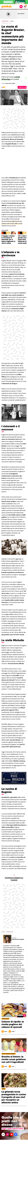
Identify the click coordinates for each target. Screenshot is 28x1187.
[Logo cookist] (6, 6)
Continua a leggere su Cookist (14, 879)
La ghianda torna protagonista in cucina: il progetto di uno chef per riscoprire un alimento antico (13, 1097)
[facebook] (15, 1134)
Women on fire (5, 21)
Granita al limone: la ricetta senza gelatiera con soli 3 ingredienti (13, 1059)
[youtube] (11, 1134)
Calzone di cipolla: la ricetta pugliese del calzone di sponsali (12, 1024)
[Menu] (21, 6)
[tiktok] (3, 1134)
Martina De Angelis (10, 83)
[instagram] (7, 1134)
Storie (2, 931)
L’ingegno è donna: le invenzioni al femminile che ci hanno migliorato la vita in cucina (8, 239)
